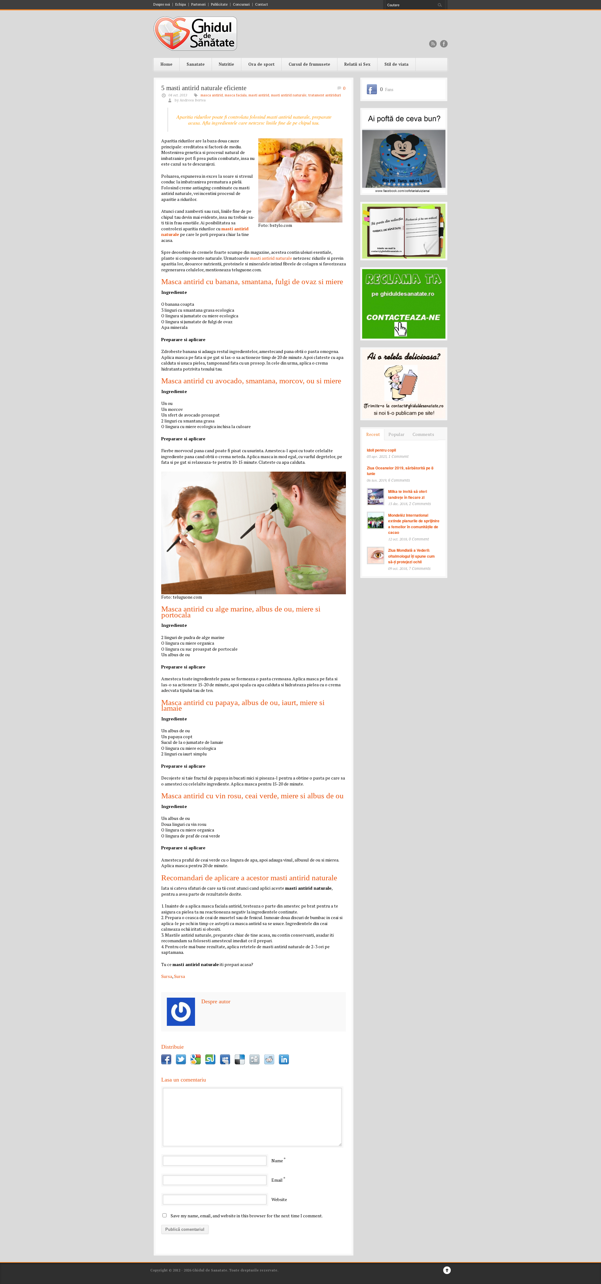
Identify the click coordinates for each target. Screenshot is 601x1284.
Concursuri (241, 4)
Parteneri (198, 4)
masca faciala (236, 95)
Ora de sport (261, 64)
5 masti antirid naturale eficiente (203, 88)
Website (279, 1199)
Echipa (180, 4)
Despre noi (161, 4)
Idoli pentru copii (381, 450)
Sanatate (196, 64)
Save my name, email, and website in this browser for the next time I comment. (247, 1216)
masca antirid (212, 95)
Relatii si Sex (357, 64)
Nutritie (226, 64)
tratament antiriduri (324, 95)
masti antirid (259, 95)
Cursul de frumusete (309, 64)
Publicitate (219, 4)
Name (277, 1161)
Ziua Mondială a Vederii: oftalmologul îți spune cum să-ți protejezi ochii (411, 556)
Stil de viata (396, 64)
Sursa (166, 976)
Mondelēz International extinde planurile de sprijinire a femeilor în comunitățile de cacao (413, 523)
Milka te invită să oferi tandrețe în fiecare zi (407, 494)
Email (277, 1180)
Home (166, 64)
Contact (261, 4)
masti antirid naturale (288, 95)
